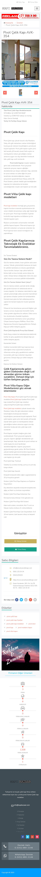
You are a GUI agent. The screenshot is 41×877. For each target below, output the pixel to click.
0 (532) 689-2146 (24, 848)
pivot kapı (9, 628)
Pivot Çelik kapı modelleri (12, 408)
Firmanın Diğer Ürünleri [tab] (20, 673)
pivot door (32, 624)
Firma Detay (21, 549)
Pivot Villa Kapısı (9, 397)
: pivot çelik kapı (11, 616)
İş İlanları (21, 825)
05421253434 (18, 575)
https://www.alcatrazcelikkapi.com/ (25, 580)
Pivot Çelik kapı (16, 399)
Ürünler (20, 23)
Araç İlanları (21, 822)
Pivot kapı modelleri (10, 206)
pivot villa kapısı (12, 631)
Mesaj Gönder (22, 541)
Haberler (21, 815)
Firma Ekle (34, 2)
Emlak (21, 818)
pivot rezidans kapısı (25, 628)
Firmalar (21, 811)
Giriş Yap (21, 2)
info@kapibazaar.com (21, 805)
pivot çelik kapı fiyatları (14, 620)
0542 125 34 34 (18, 571)
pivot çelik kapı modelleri (15, 624)
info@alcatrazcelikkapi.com (22, 568)
